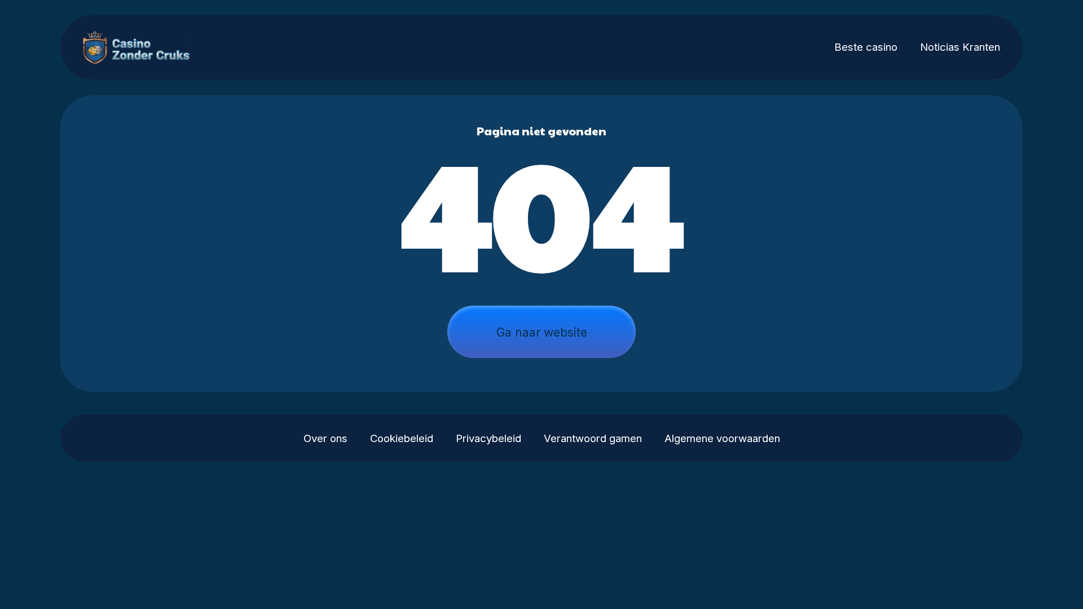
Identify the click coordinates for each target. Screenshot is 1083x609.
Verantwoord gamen (593, 438)
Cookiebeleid (401, 438)
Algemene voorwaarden (722, 438)
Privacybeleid (488, 438)
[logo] (143, 47)
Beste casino (865, 47)
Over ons (325, 438)
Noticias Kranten (960, 47)
